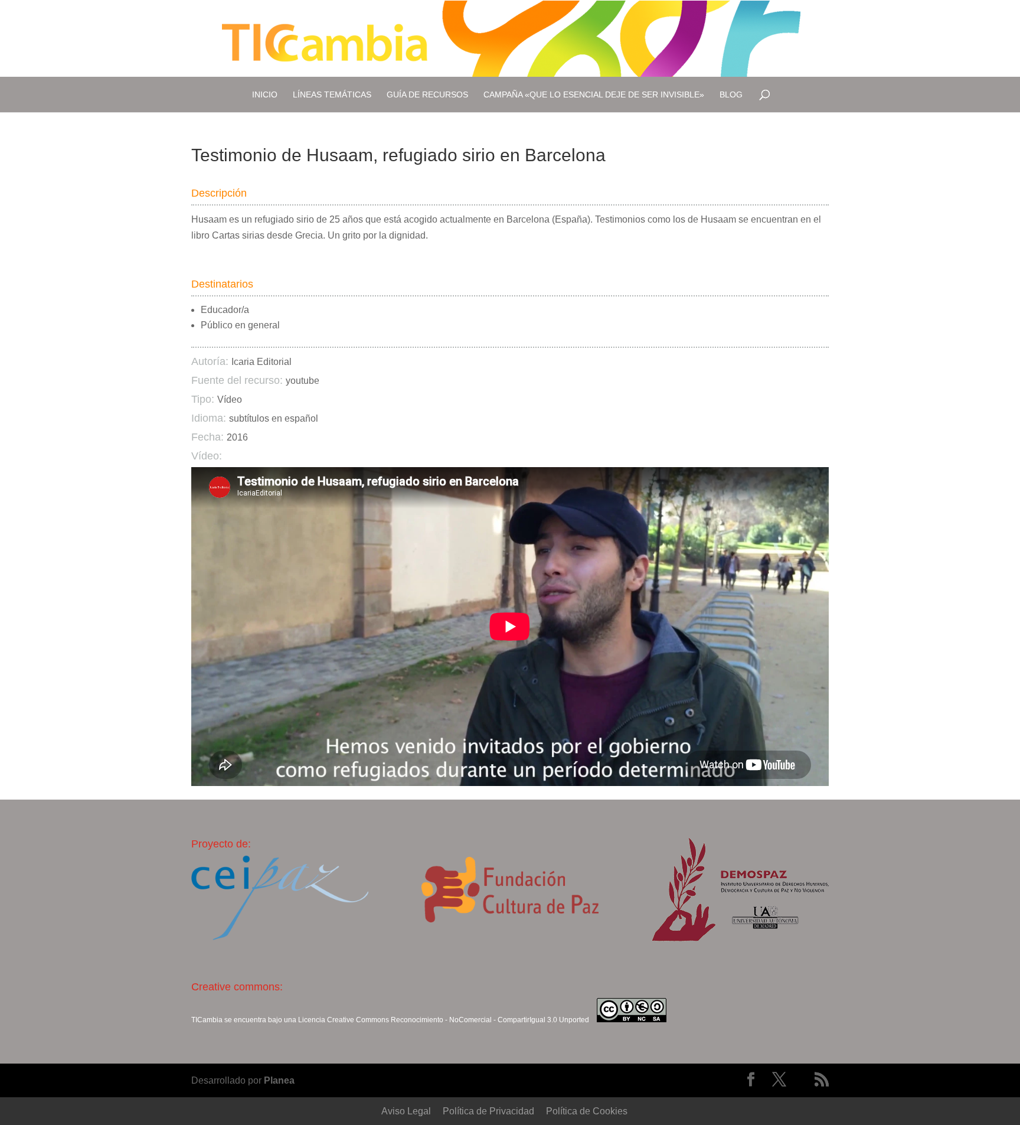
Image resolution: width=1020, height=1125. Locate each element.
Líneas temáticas (332, 94)
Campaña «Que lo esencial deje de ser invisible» (593, 94)
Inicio (264, 94)
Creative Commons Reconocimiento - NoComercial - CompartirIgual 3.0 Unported (458, 1020)
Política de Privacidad (488, 1111)
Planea (279, 1080)
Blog (731, 94)
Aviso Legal (406, 1111)
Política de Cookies (586, 1111)
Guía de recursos (427, 94)
